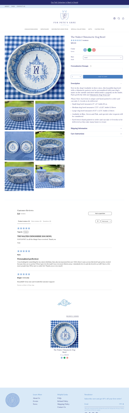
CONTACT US (21, 6)
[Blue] (62, 358)
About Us (36, 398)
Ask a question (100, 213)
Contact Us (61, 407)
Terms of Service (92, 410)
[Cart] (123, 18)
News (35, 404)
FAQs (59, 398)
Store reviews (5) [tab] (36, 221)
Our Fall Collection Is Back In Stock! (64, 2)
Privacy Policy (120, 408)
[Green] (64, 358)
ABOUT (7, 6)
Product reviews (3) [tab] (24, 221)
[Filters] (97, 221)
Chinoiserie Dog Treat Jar (100, 95)
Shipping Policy (63, 404)
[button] (31, 29)
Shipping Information (79, 128)
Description (75, 83)
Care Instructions (77, 134)
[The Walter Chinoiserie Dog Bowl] (64, 334)
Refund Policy (62, 401)
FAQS (13, 6)
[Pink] (67, 358)
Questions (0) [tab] (47, 221)
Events (35, 401)
